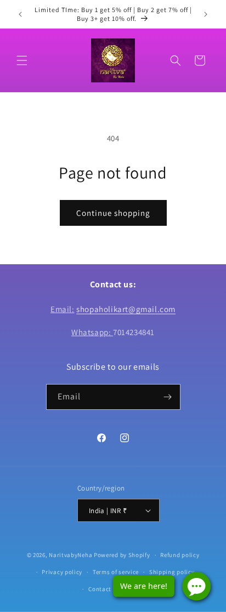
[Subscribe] (168, 397)
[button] (22, 60)
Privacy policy (62, 572)
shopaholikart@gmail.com (126, 309)
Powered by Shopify (122, 555)
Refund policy (179, 555)
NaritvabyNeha (70, 555)
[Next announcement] (206, 14)
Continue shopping (113, 213)
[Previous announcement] (20, 14)
